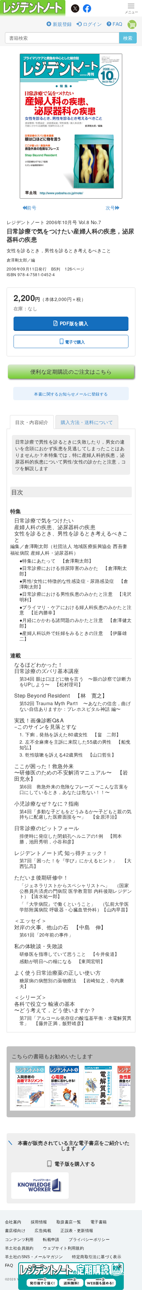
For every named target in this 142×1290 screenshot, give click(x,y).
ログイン (91, 24)
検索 (127, 37)
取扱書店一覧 (68, 1222)
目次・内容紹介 (32, 422)
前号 (31, 207)
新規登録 (61, 24)
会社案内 (13, 1222)
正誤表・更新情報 (76, 1230)
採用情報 (39, 1222)
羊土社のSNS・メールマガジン (34, 1257)
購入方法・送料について (87, 422)
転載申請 (51, 1239)
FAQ (117, 24)
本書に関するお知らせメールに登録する (71, 394)
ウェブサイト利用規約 (63, 1248)
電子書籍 (98, 1222)
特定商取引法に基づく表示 (96, 1257)
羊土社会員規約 (19, 1248)
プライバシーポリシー (89, 1239)
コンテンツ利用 (19, 1239)
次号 (110, 207)
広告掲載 (43, 1230)
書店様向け (15, 1230)
